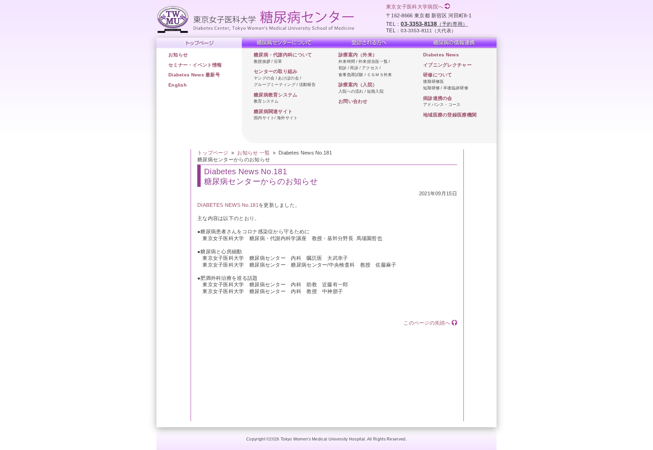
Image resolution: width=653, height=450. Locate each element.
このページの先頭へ (426, 323)
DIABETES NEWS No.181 (227, 205)
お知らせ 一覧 (253, 153)
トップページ (213, 153)
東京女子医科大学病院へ (414, 7)
